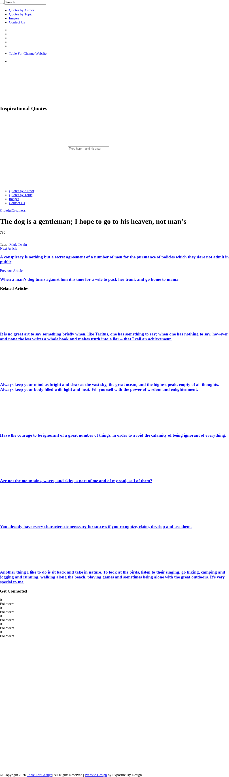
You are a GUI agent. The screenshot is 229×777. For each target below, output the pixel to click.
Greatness (18, 210)
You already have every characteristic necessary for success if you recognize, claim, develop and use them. (96, 526)
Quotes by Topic (20, 14)
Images (14, 18)
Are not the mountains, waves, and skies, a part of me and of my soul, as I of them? (76, 480)
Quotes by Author (21, 10)
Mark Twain (18, 244)
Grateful (6, 210)
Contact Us (17, 22)
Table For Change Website (28, 53)
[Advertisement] (33, 705)
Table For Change (39, 775)
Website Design (96, 775)
